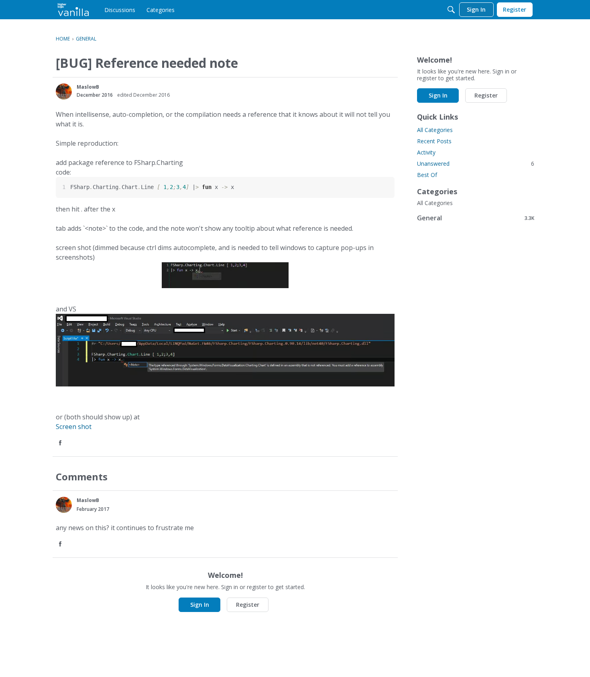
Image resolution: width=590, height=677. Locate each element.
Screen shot (74, 426)
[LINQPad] (73, 9)
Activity (426, 152)
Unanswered (475, 163)
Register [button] (247, 604)
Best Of (427, 175)
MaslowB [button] (88, 86)
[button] (64, 91)
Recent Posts (434, 141)
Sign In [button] (199, 604)
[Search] (451, 9)
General (475, 217)
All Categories (435, 130)
